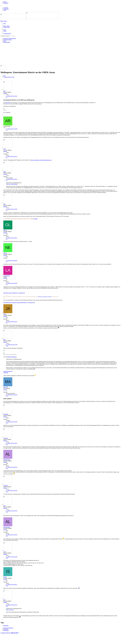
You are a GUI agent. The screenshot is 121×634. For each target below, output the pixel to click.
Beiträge (5, 93)
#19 (7, 585)
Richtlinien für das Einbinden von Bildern (44, 296)
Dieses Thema (6, 26)
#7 (6, 261)
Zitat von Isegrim (10, 609)
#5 (6, 210)
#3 (6, 157)
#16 (7, 512)
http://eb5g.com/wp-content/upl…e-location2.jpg (14, 292)
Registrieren (6, 9)
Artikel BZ (5, 372)
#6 (6, 239)
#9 (6, 322)
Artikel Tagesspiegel (7, 371)
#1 (6, 97)
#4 (6, 180)
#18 (7, 558)
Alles (4, 23)
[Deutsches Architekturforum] (30, 18)
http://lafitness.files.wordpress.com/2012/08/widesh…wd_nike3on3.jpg (19, 302)
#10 (7, 345)
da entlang (35, 218)
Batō (4, 75)
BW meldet (7, 102)
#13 (7, 444)
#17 (7, 536)
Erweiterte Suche (7, 33)
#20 (7, 606)
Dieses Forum (6, 27)
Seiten (4, 29)
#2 (6, 130)
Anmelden (5, 7)
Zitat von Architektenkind (12, 184)
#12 (7, 423)
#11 (7, 396)
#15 (7, 491)
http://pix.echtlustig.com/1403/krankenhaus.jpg (41, 160)
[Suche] (14, 36)
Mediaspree (5, 625)
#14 (7, 468)
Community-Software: (10, 632)
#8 (6, 284)
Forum (4, 31)
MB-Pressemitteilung (11, 356)
